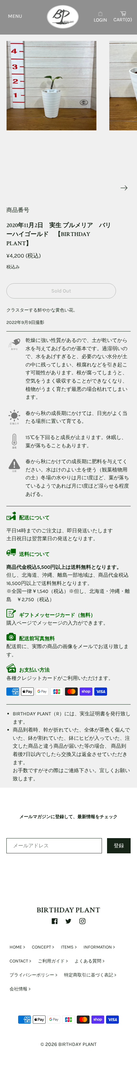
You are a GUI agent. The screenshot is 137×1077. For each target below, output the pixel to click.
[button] (51, 86)
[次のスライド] (124, 188)
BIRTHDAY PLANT (68, 910)
